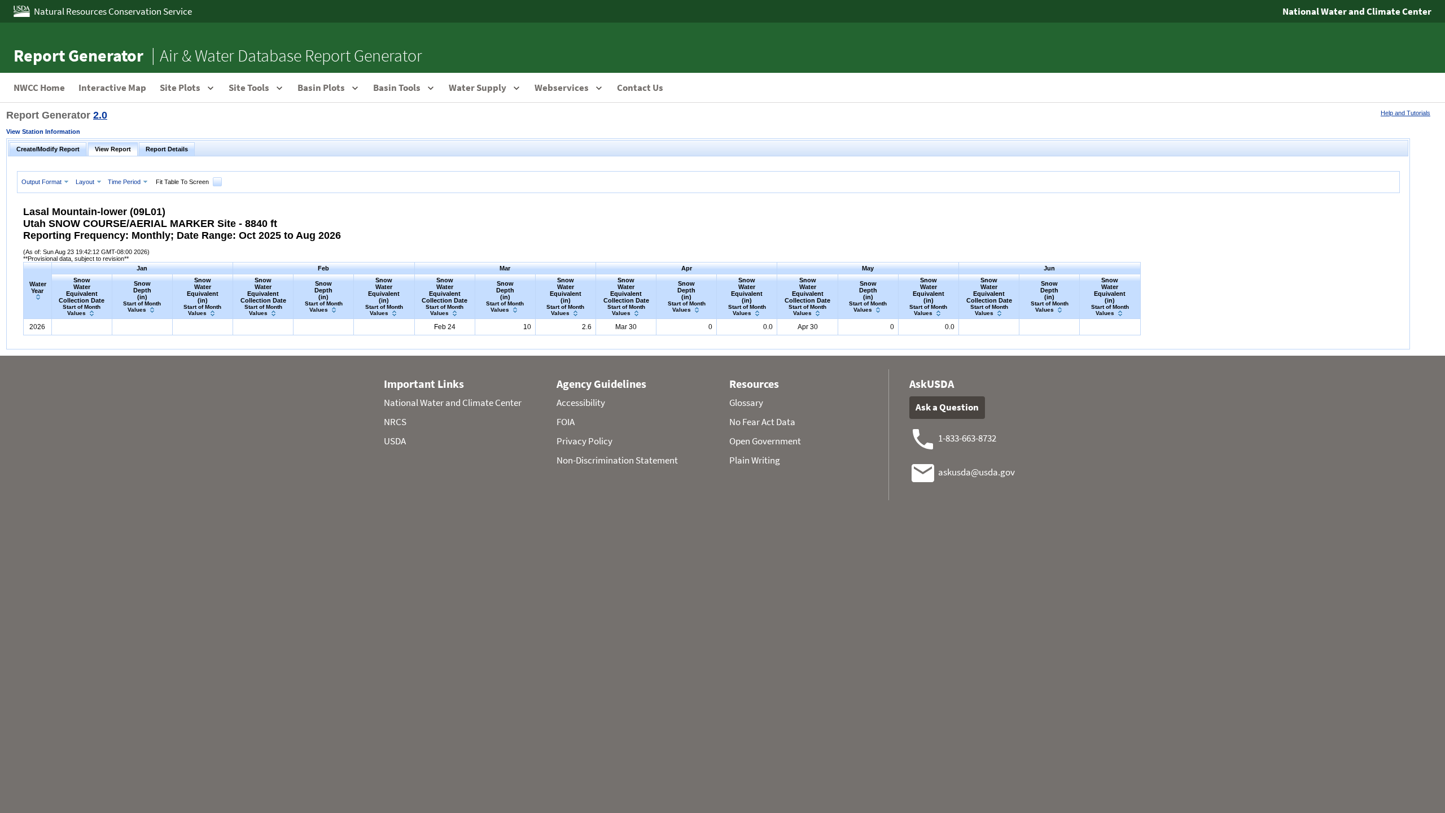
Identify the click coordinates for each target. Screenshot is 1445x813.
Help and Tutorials (1405, 113)
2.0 (100, 115)
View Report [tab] (113, 149)
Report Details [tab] (167, 149)
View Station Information (43, 131)
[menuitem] (46, 181)
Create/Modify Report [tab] (48, 149)
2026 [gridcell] (37, 327)
